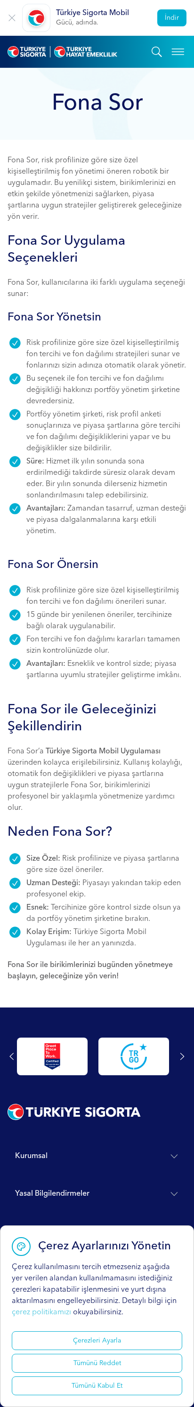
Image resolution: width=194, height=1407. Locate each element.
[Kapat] (12, 17)
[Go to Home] (80, 51)
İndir (172, 18)
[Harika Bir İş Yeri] (52, 1056)
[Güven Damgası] (133, 1056)
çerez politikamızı (41, 1312)
